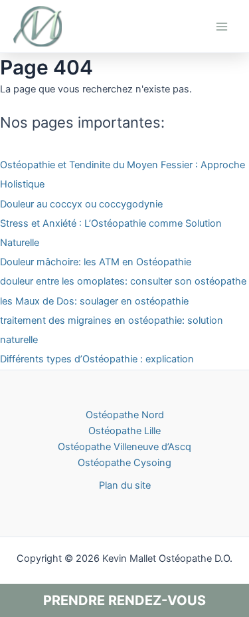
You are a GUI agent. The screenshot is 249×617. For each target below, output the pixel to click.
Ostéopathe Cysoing (124, 463)
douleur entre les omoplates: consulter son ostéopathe (123, 281)
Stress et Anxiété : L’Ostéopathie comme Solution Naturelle (111, 233)
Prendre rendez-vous (124, 600)
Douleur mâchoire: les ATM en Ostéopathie (95, 262)
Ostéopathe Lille (124, 431)
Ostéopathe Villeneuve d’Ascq (124, 447)
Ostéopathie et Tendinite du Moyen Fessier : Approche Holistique (122, 174)
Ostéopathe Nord (125, 415)
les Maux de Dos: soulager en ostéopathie (94, 301)
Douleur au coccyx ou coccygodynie (81, 204)
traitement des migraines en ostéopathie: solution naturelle (111, 330)
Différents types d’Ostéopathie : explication (97, 359)
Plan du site (125, 485)
